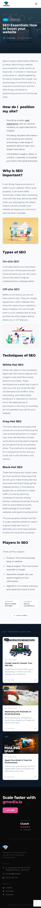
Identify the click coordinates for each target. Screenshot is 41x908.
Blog (10, 15)
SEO (16, 15)
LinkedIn (9, 888)
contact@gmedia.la (13, 874)
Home (4, 15)
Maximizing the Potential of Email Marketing (18, 713)
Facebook (9, 895)
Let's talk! (10, 810)
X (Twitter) (9, 891)
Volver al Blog (21, 615)
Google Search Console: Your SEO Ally (18, 664)
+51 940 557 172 (11, 878)
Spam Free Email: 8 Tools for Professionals (18, 761)
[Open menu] (36, 4)
